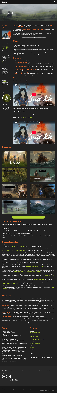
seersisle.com (33, 355)
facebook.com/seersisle (35, 343)
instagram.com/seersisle (35, 351)
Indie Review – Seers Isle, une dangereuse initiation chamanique (28, 271)
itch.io (3, 62)
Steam (3, 61)
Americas (30, 117)
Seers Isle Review (13, 257)
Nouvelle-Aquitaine (6, 357)
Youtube (24, 81)
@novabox (32, 347)
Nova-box (4, 81)
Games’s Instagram (5, 47)
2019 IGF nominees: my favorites (17, 246)
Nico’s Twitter (33, 335)
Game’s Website (5, 46)
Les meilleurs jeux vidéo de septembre (34, 266)
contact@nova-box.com (6, 51)
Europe (24, 117)
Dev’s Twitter (4, 48)
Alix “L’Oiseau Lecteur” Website (37, 339)
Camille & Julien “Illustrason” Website (38, 337)
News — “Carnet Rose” (39, 279)
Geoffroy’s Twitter (34, 336)
